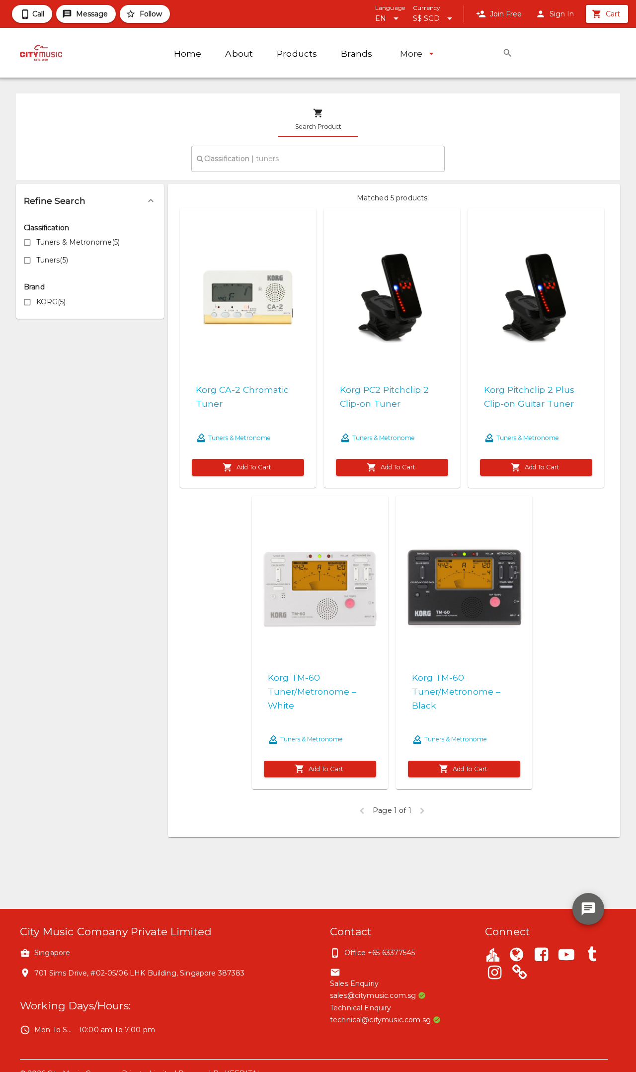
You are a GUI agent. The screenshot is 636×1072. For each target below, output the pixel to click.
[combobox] (318, 158)
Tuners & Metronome (239, 438)
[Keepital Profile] (493, 954)
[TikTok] (591, 955)
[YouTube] (566, 955)
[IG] (494, 973)
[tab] (318, 119)
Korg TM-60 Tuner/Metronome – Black (456, 691)
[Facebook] (541, 955)
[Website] (516, 955)
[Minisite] (519, 973)
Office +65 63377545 (379, 952)
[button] (90, 201)
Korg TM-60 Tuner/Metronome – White (312, 691)
